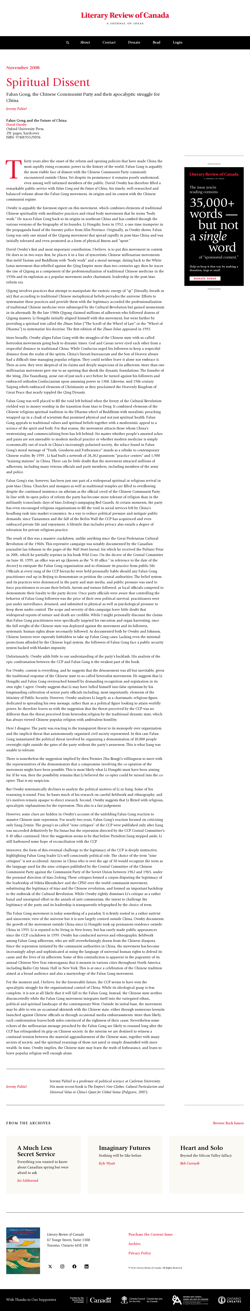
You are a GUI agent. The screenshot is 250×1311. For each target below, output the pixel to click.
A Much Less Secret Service (36, 1151)
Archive (135, 1244)
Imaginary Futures (124, 1148)
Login (177, 43)
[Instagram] (62, 1266)
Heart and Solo (201, 1148)
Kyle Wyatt (107, 1164)
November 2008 (23, 68)
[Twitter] (50, 1266)
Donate (134, 43)
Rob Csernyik (189, 1164)
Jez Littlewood (27, 1181)
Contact (109, 43)
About (85, 43)
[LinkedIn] (86, 1266)
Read (156, 43)
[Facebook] (74, 1266)
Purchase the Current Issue (151, 1235)
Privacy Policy (140, 1253)
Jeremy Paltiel (16, 109)
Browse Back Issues (228, 1123)
